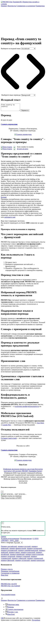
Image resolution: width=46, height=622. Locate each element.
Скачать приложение (15, 609)
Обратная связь (13, 604)
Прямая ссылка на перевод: (11, 496)
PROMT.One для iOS (9, 584)
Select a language (7, 542)
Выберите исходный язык (11, 48)
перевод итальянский (9, 550)
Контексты (12, 6)
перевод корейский (17, 554)
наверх (3, 536)
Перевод (4, 6)
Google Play (6, 425)
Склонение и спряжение (10, 573)
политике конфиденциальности (27, 406)
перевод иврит (14, 552)
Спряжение (26, 6)
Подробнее (36, 620)
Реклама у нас (12, 612)
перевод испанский (34, 548)
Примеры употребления (10, 571)
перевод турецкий (23, 556)
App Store (40, 423)
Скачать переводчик (9, 124)
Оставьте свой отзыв (9, 438)
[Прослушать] (6, 147)
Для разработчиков (8, 594)
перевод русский (24, 546)
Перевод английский (9, 546)
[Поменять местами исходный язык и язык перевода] (23, 93)
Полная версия (25, 538)
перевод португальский (34, 554)
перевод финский (7, 560)
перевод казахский (28, 552)
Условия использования (10, 538)
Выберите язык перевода (10, 95)
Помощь (10, 607)
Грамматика (40, 6)
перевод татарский (8, 556)
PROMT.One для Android (10, 586)
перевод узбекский (19, 558)
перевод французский (17, 548)
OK (2, 618)
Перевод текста (7, 569)
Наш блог (4, 575)
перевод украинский (35, 558)
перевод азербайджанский (28, 550)
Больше (4, 197)
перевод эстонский (22, 560)
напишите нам (9, 217)
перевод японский (38, 560)
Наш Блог (11, 614)
